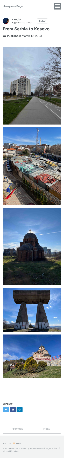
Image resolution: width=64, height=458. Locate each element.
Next (46, 428)
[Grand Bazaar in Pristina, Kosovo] (32, 167)
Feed (18, 443)
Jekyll (32, 448)
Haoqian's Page (13, 6)
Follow (42, 21)
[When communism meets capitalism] (32, 87)
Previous (17, 428)
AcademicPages (44, 448)
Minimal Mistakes (10, 451)
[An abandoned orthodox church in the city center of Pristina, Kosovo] (32, 248)
